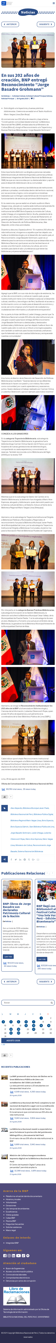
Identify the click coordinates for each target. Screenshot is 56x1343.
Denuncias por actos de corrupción (21, 1280)
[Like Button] (4, 797)
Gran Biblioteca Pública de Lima (41, 826)
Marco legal (11, 1230)
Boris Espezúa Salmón (20, 826)
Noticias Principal (7, 98)
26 (18, 1033)
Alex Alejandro (16, 808)
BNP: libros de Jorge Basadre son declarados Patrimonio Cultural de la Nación (17, 910)
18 (11, 1029)
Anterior (12, 24)
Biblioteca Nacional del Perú (22, 814)
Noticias (7, 96)
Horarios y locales (13, 1199)
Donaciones (11, 1205)
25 (11, 1033)
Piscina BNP (11, 1221)
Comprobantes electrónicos (18, 1277)
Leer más (8, 956)
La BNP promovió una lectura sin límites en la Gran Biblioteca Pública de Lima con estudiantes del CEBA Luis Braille (31, 1079)
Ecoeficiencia (11, 1211)
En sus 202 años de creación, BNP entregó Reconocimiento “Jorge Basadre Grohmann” (25, 82)
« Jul (3, 1044)
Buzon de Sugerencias (15, 1268)
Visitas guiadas (12, 1214)
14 (34, 1025)
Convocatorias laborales (16, 1274)
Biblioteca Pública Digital (43, 814)
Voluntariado (11, 1202)
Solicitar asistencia (14, 1227)
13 (26, 1025)
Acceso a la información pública (19, 1271)
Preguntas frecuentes (15, 1224)
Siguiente (44, 24)
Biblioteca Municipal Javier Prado (36, 808)
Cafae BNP (10, 1217)
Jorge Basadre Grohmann (21, 832)
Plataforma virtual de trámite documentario (24, 1196)
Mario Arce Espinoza (34, 839)
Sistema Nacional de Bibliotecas (30, 851)
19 (18, 1029)
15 (41, 1025)
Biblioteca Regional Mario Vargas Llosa (26, 820)
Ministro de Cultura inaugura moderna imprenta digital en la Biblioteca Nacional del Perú (31, 1158)
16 (49, 1025)
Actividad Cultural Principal (36, 96)
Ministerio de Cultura (23, 845)
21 (34, 1029)
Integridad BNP (12, 1242)
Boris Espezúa (47, 820)
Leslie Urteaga (37, 832)
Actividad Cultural (18, 96)
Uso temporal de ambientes (17, 1208)
